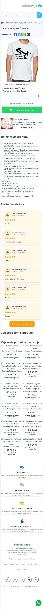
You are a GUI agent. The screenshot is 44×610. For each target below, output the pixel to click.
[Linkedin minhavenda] (15, 579)
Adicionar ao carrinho (23, 103)
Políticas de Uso (34, 564)
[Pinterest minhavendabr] (29, 579)
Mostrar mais (29, 196)
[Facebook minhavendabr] (8, 579)
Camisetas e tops (15, 23)
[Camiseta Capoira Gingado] (22, 60)
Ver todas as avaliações (22, 324)
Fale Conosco (22, 569)
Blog (23, 564)
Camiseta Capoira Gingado (33, 23)
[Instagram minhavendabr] (22, 579)
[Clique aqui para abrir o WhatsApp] (38, 603)
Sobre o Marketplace (11, 564)
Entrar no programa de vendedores (22, 559)
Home (5, 23)
